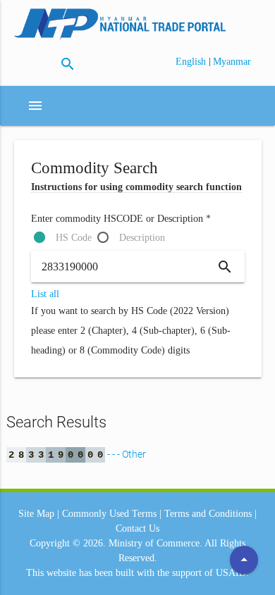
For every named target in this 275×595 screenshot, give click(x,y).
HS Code (74, 237)
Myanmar (232, 61)
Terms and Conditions (208, 513)
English (192, 61)
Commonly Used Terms (109, 513)
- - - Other (77, 454)
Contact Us (137, 528)
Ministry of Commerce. (155, 543)
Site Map (36, 513)
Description (142, 237)
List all (45, 294)
